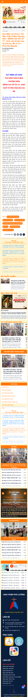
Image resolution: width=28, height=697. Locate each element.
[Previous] (3, 493)
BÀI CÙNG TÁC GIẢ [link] (9, 293)
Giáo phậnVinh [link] (7, 683)
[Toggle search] (21, 1)
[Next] (25, 493)
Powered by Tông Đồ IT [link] (18, 696)
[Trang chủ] (2, 1)
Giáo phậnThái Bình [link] (8, 668)
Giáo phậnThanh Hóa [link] (8, 679)
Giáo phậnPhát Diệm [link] (8, 666)
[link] (14, 306)
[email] (15, 234)
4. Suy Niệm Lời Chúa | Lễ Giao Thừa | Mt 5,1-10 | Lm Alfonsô (14, 267)
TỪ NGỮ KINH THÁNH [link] (14, 493)
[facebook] (21, 234)
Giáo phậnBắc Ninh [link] (8, 673)
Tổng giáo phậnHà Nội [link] (9, 675)
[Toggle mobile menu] (25, 1)
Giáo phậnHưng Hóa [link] (8, 685)
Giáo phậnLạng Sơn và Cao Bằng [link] (12, 677)
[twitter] (24, 234)
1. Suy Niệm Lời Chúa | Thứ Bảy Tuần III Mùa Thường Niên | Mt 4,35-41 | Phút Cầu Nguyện (13, 246)
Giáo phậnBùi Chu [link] (8, 670)
